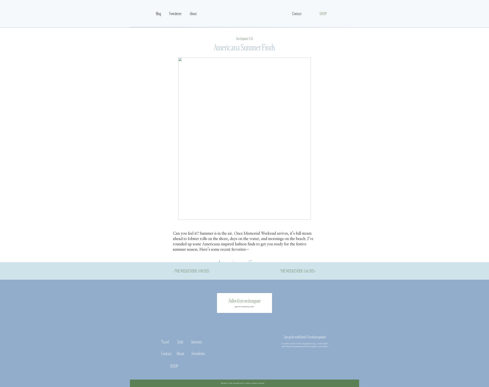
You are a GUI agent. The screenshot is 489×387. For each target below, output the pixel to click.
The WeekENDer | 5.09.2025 (192, 271)
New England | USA (244, 38)
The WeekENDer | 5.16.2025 (297, 271)
